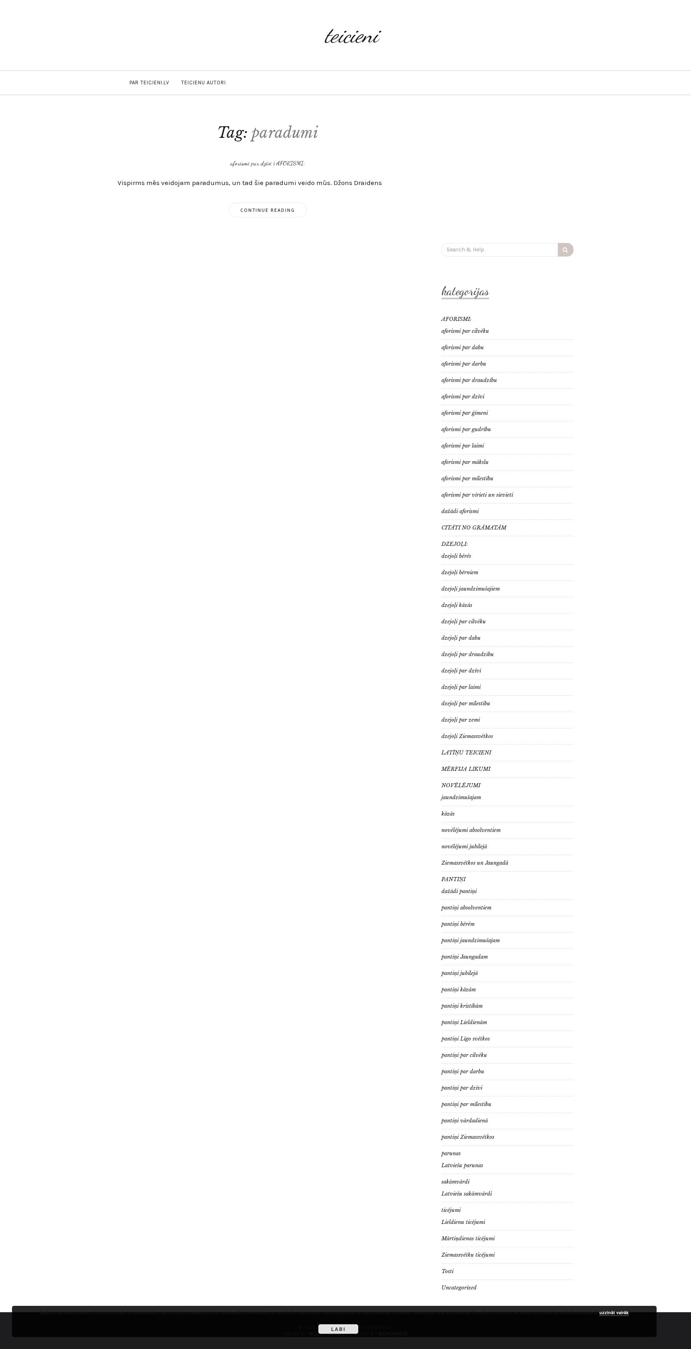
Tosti (447, 1271)
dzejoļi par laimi (461, 687)
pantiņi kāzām (458, 989)
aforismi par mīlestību (467, 478)
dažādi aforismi (460, 511)
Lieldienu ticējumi (463, 1222)
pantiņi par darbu (462, 1071)
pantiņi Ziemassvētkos (467, 1137)
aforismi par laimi (462, 445)
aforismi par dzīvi (251, 163)
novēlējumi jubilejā (464, 846)
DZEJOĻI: (454, 544)
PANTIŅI (453, 879)
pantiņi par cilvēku (464, 1055)
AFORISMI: (290, 163)
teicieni (351, 35)
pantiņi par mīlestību (466, 1104)
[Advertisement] (507, 173)
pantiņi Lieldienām (464, 1022)
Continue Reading (267, 210)
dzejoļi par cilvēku (463, 621)
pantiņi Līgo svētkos (465, 1038)
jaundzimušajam (461, 797)
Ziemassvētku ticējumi (468, 1255)
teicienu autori (203, 83)
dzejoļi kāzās (456, 605)
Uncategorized (459, 1287)
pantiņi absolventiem (466, 907)
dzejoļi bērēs (456, 556)
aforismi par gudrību (466, 429)
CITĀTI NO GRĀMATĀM (473, 527)
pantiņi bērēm (458, 924)
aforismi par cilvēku (465, 331)
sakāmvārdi (455, 1181)
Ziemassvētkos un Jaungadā (474, 863)
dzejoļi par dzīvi (461, 670)
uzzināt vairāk (614, 1312)
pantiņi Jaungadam (464, 956)
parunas (451, 1153)
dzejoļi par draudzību (467, 654)
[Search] (565, 250)
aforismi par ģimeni (464, 413)
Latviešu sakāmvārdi (466, 1193)
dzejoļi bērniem (459, 572)
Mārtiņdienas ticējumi (468, 1238)
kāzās (448, 813)
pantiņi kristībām (462, 1006)
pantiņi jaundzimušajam (470, 940)
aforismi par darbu (463, 363)
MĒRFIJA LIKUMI (465, 769)
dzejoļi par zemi (460, 719)
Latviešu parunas (462, 1165)
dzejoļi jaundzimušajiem (470, 588)
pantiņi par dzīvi (461, 1087)
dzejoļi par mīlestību (465, 703)
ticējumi (451, 1210)
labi (338, 1329)
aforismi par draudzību (469, 380)
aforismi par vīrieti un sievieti (477, 494)
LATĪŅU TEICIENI (466, 752)
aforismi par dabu (462, 347)
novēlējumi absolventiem (471, 830)
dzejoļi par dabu (461, 638)
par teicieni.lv (149, 83)
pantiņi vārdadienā (464, 1120)
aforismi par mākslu (465, 462)
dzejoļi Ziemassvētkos (467, 736)
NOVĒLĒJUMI (460, 785)
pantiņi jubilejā (459, 973)
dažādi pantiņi (459, 891)
